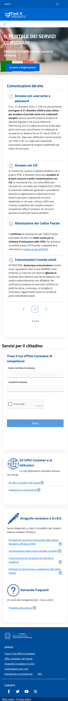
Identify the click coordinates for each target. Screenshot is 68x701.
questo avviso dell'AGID (35, 249)
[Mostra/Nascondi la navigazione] (5, 24)
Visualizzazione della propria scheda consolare (33, 551)
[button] (58, 4)
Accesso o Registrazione (22, 67)
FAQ (40, 674)
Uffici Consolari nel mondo (18, 659)
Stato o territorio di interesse (21, 368)
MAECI (8, 4)
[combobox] (35, 374)
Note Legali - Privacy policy (16, 699)
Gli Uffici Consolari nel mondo (24, 483)
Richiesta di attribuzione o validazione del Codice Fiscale (35, 571)
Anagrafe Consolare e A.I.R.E (19, 664)
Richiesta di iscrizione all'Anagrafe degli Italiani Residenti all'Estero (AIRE (34, 542)
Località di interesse (17, 382)
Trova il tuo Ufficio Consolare (19, 653)
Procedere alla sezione (20, 608)
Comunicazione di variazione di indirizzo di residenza (31, 560)
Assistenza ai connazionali (23, 490)
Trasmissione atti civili (16, 669)
